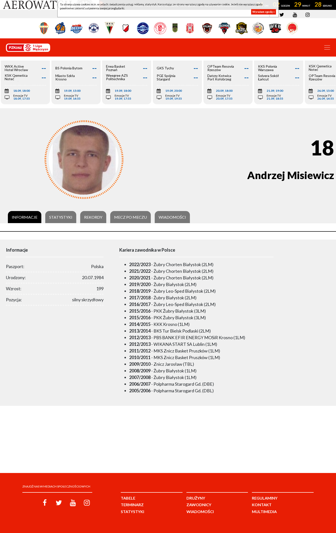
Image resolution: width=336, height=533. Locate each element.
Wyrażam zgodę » (263, 11)
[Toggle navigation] (327, 47)
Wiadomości (172, 217)
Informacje (24, 217)
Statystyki (60, 217)
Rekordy (93, 217)
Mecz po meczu (130, 217)
